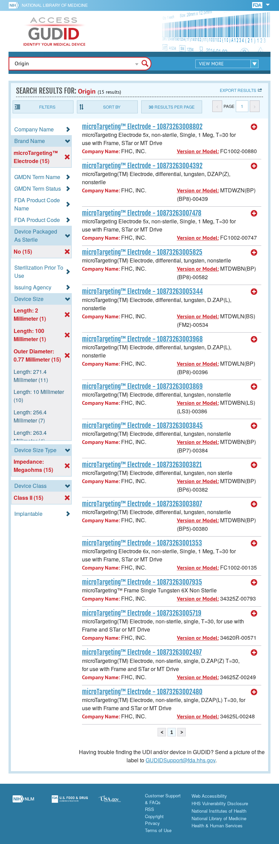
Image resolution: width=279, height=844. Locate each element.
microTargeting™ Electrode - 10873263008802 (142, 127)
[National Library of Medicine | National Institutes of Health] (23, 802)
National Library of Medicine (55, 5)
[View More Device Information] (254, 127)
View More (211, 64)
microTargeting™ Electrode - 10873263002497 (142, 652)
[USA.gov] (116, 802)
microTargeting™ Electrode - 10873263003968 (142, 339)
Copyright (154, 816)
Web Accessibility (209, 796)
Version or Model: (198, 151)
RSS (149, 809)
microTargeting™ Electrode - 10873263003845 (142, 425)
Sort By (111, 107)
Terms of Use (158, 830)
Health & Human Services (217, 825)
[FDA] (257, 4)
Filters (47, 107)
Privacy (152, 823)
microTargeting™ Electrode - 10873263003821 (142, 465)
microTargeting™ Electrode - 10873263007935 (142, 582)
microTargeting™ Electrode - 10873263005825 (142, 252)
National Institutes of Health (219, 811)
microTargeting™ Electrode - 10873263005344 (142, 291)
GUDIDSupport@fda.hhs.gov (180, 760)
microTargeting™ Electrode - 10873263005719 (141, 613)
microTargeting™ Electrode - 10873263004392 (142, 166)
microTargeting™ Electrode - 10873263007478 (141, 213)
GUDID (54, 31)
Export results (238, 90)
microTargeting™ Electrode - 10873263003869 (142, 386)
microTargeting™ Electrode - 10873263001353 (142, 543)
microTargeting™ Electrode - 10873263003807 (142, 504)
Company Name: (101, 151)
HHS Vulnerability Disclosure (220, 803)
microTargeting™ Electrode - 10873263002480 (142, 692)
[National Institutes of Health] (15, 5)
